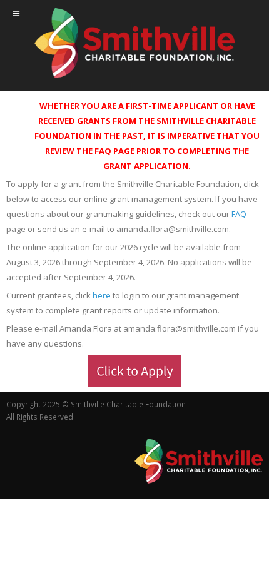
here (102, 295)
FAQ (238, 214)
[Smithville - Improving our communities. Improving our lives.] (134, 43)
